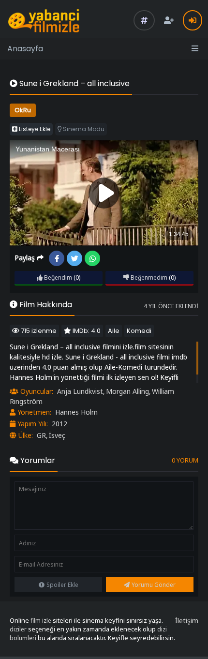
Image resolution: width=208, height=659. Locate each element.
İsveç (57, 435)
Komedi (139, 330)
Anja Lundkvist (80, 391)
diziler (18, 629)
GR (41, 435)
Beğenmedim (148, 277)
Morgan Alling (127, 391)
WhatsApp (92, 258)
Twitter (74, 258)
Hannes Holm (76, 412)
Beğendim (57, 277)
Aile (113, 330)
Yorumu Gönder (154, 585)
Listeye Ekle (33, 129)
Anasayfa (25, 48)
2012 (59, 423)
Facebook (56, 258)
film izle (40, 620)
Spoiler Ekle (62, 585)
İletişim (186, 620)
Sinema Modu (82, 129)
